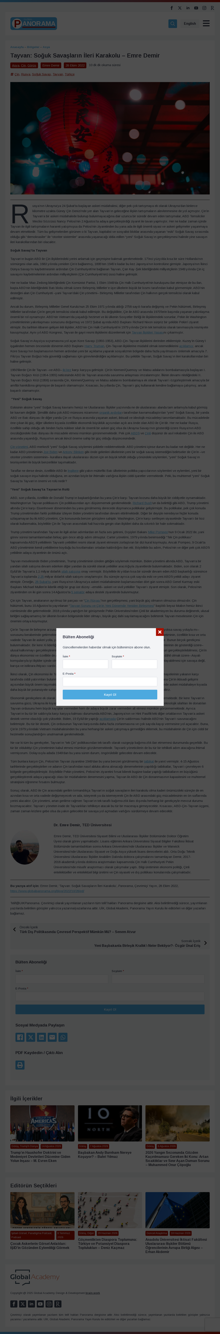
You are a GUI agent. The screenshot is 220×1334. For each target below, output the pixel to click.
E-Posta (69, 673)
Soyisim (118, 656)
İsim (66, 656)
